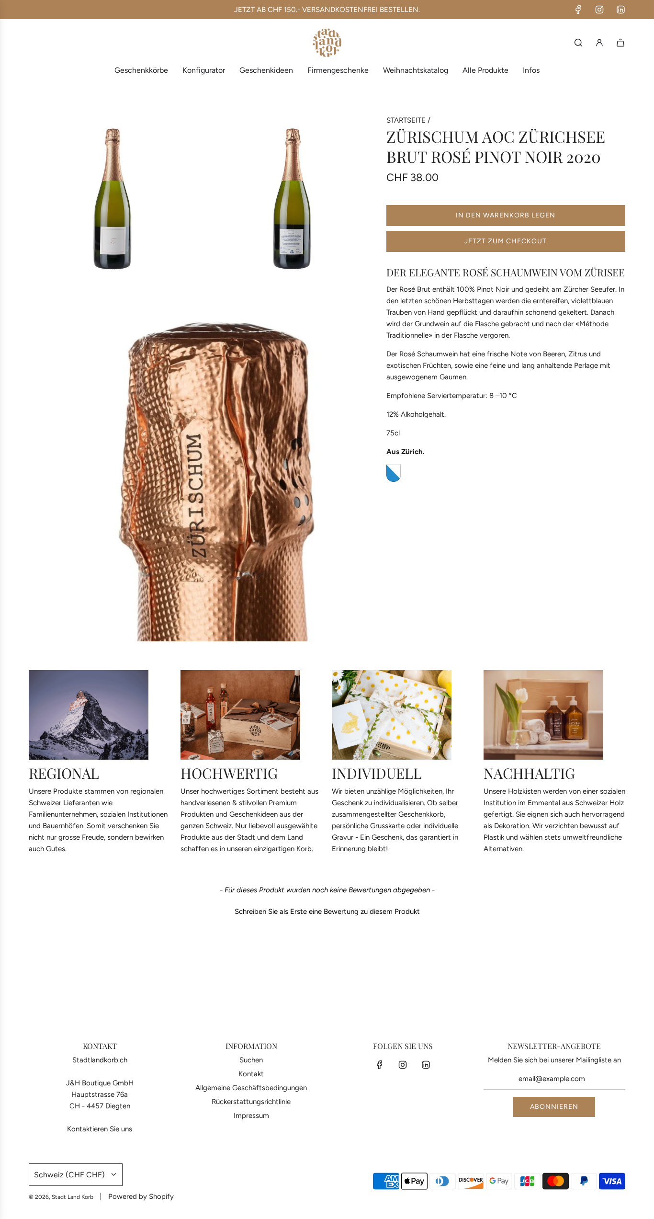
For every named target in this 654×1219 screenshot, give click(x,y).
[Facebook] (578, 9)
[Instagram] (599, 9)
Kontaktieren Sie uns (99, 1129)
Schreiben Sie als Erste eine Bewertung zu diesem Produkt (327, 911)
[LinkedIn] (620, 9)
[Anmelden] (599, 42)
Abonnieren (554, 1107)
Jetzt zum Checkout (505, 241)
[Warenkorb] (620, 42)
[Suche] (578, 42)
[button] (327, 910)
